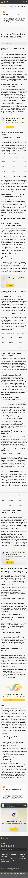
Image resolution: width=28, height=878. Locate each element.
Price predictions (12, 6)
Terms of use (13, 862)
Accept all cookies (14, 875)
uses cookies (10, 873)
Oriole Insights (4, 6)
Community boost (5, 861)
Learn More (9, 126)
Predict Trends (13, 699)
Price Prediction (4, 859)
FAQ (11, 864)
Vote (25, 805)
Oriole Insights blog (4, 857)
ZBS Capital (21, 856)
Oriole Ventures (22, 858)
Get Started (9, 285)
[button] (14, 43)
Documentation (13, 858)
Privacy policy (13, 860)
